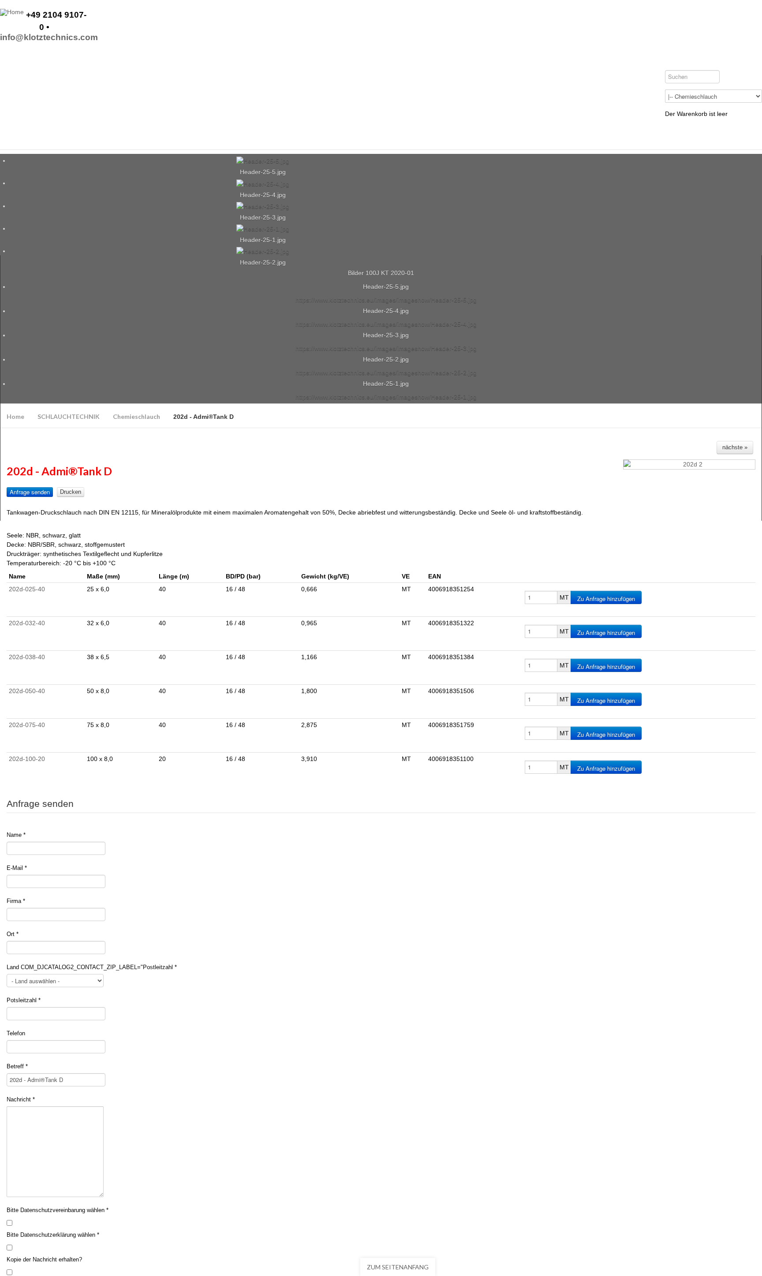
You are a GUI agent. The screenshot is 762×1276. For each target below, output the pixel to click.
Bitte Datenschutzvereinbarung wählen (57, 1210)
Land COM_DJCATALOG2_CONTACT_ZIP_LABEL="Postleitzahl (92, 967)
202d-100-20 (27, 758)
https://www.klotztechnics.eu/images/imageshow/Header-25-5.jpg (386, 299)
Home (15, 416)
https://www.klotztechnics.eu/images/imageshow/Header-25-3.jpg (386, 348)
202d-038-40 (27, 656)
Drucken (70, 492)
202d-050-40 (27, 690)
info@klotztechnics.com (49, 38)
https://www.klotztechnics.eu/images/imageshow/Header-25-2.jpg (386, 372)
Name (16, 835)
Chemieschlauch (136, 416)
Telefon (16, 1033)
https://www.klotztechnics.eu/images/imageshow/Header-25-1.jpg (386, 396)
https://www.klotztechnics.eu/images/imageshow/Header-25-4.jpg (386, 324)
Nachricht (21, 1099)
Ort (13, 934)
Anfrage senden (30, 492)
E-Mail (17, 868)
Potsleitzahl (24, 1000)
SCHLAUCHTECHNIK (68, 416)
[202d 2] (689, 464)
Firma (16, 901)
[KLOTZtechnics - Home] (12, 12)
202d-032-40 (27, 623)
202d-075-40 (27, 724)
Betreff (17, 1066)
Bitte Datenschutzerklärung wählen (53, 1234)
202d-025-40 (27, 589)
